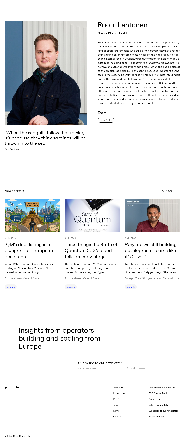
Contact (117, 416)
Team (116, 404)
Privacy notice (156, 416)
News (116, 410)
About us (118, 387)
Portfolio (117, 399)
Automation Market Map (162, 387)
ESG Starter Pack (158, 393)
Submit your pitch (158, 404)
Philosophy (119, 393)
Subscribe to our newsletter (163, 410)
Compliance (155, 399)
